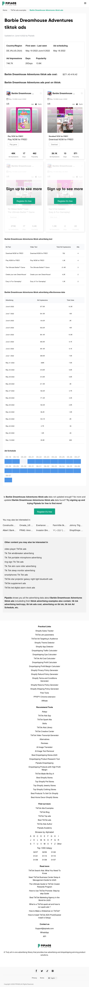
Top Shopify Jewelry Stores (44, 785)
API (44, 936)
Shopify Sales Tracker (44, 630)
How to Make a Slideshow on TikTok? (44, 911)
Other (58, 843)
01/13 (44, 855)
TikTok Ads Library (44, 727)
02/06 (44, 852)
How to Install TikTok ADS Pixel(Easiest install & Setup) (44, 916)
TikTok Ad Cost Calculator (44, 658)
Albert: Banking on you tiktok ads (11, 530)
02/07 (35, 852)
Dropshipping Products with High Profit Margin (44, 768)
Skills (44, 723)
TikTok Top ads (44, 816)
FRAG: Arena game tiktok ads (27, 530)
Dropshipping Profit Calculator (44, 662)
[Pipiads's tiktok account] (47, 971)
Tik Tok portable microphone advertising (23, 557)
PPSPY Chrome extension (45, 696)
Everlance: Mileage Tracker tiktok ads (44, 525)
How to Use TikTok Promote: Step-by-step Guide (44, 892)
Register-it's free (24, 200)
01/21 (35, 855)
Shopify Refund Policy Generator (44, 674)
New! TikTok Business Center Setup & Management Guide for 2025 (44, 878)
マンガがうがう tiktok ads (61, 530)
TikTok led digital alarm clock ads (20, 587)
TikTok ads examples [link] (19, 10)
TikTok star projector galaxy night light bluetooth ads (28, 578)
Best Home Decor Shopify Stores (44, 797)
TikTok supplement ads (15, 583)
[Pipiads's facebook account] (36, 971)
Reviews (44, 743)
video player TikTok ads (15, 548)
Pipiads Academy (44, 827)
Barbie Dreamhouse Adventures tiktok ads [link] (46, 10)
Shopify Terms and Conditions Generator (44, 679)
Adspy (44, 711)
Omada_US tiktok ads (27, 525)
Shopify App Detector (44, 646)
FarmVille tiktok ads (61, 525)
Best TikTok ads (44, 820)
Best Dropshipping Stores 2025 (44, 755)
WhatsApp (44, 932)
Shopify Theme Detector (44, 642)
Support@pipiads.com (44, 928)
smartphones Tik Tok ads (16, 574)
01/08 (44, 859)
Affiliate (44, 700)
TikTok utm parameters (44, 634)
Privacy (34, 978)
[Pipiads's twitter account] (42, 971)
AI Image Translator (44, 747)
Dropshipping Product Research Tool (44, 759)
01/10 (53, 855)
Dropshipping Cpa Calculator (45, 654)
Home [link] (5, 10)
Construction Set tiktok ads (11, 525)
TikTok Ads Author (44, 824)
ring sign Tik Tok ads (14, 561)
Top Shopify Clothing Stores (44, 789)
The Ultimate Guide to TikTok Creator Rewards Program (44, 885)
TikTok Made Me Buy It (44, 773)
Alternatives (44, 739)
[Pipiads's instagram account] (52, 971)
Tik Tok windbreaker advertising (19, 553)
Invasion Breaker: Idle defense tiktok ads (44, 530)
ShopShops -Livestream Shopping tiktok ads (78, 530)
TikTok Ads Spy (44, 715)
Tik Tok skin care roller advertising (20, 565)
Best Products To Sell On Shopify (44, 793)
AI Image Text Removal (44, 751)
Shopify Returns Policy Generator (44, 685)
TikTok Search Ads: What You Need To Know (45, 872)
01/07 (53, 859)
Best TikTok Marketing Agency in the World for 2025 (45, 899)
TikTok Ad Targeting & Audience (44, 638)
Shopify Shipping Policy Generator (44, 688)
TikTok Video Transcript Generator (44, 735)
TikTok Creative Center (44, 731)
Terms (42, 978)
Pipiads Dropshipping (44, 763)
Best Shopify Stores (44, 777)
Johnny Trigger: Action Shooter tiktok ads (78, 525)
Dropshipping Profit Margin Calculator (44, 666)
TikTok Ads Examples (45, 808)
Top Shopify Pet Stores (44, 781)
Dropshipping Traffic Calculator (44, 650)
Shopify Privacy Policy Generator (44, 670)
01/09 (35, 859)
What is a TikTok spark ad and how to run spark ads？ (44, 905)
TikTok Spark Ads (44, 719)
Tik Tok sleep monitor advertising (20, 570)
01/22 (53, 852)
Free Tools (44, 692)
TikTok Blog (44, 812)
